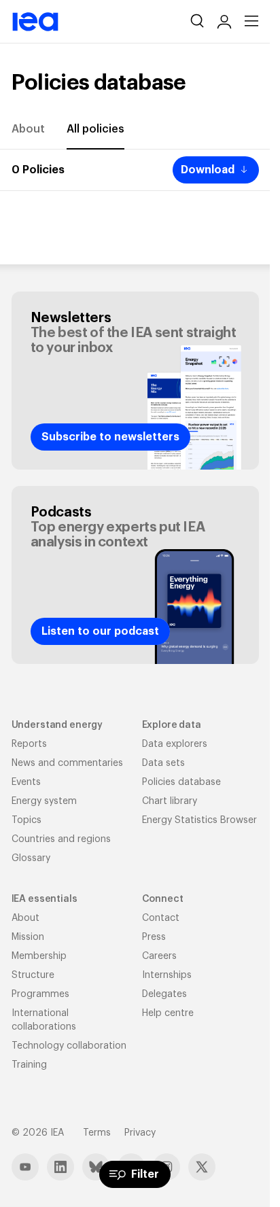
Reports (29, 744)
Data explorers (174, 744)
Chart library (169, 801)
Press (154, 937)
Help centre (168, 1013)
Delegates (164, 994)
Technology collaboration (69, 1046)
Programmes (40, 994)
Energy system (44, 801)
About (28, 129)
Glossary (31, 858)
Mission (28, 937)
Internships (167, 975)
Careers (159, 956)
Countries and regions (61, 839)
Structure (33, 975)
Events (26, 782)
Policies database (181, 782)
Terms (97, 1133)
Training (29, 1065)
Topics (26, 820)
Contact (160, 918)
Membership (39, 956)
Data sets (163, 763)
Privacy (140, 1133)
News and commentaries (67, 763)
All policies (95, 129)
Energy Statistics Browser (199, 820)
